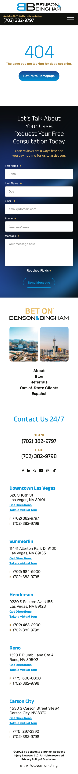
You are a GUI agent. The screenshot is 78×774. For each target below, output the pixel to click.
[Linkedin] (28, 470)
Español (39, 393)
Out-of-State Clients (39, 387)
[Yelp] (34, 470)
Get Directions (20, 505)
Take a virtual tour (23, 510)
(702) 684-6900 (27, 571)
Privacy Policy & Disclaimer (39, 759)
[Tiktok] (54, 470)
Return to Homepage (39, 76)
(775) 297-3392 (26, 731)
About (39, 370)
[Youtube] (41, 470)
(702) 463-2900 (27, 624)
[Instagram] (47, 470)
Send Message (39, 283)
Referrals (39, 382)
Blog (39, 376)
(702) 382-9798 (39, 457)
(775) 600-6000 (27, 678)
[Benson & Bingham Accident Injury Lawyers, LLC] (39, 6)
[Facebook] (23, 470)
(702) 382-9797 (18, 21)
